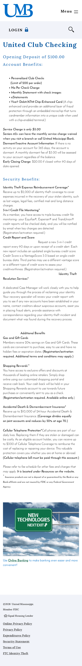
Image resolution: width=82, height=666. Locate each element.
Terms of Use (12, 647)
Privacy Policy (12, 629)
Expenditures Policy (16, 635)
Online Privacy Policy (17, 623)
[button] (67, 11)
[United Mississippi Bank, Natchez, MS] (18, 10)
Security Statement (16, 641)
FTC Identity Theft (15, 653)
